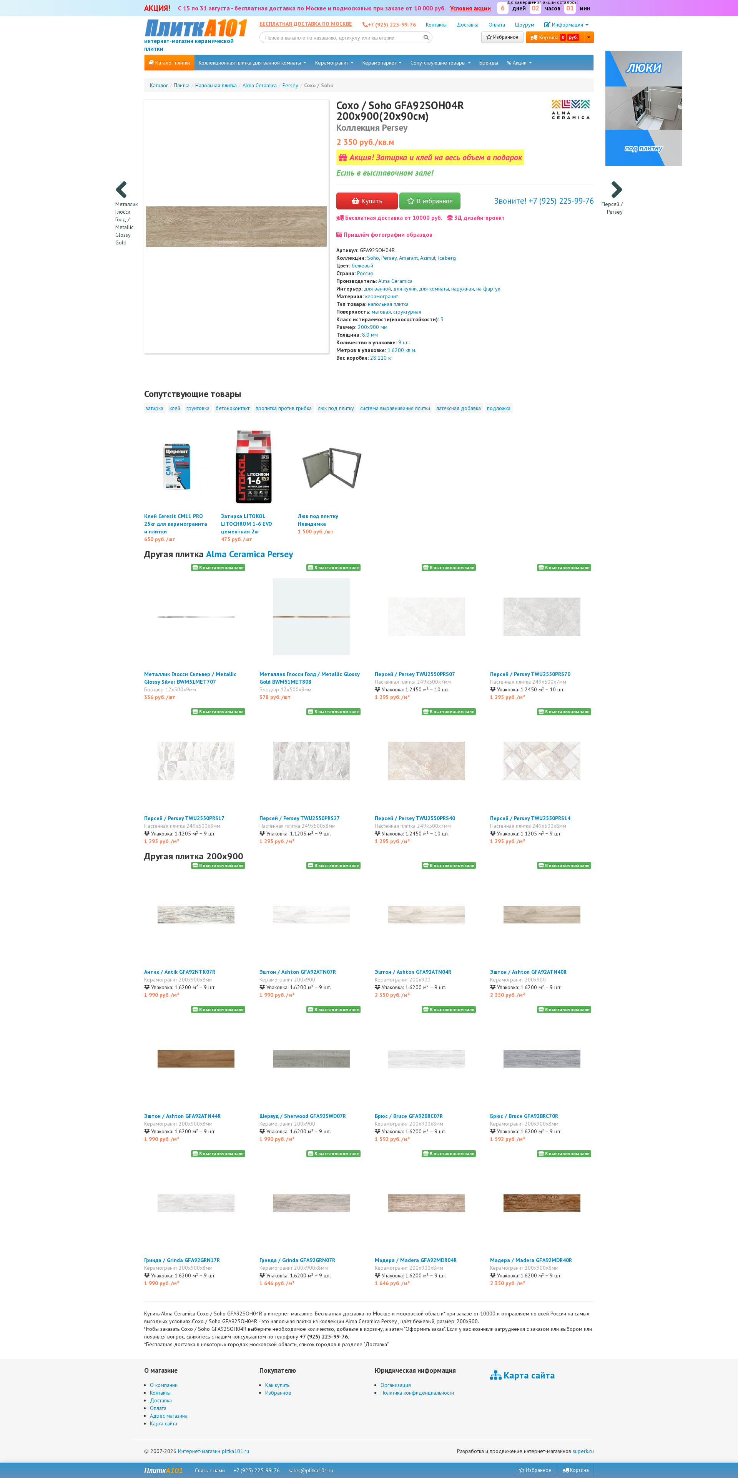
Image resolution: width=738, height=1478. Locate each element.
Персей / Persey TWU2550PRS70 (530, 674)
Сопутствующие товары (439, 62)
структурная (407, 311)
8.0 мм (370, 334)
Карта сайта (163, 1423)
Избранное (505, 37)
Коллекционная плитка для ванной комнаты (251, 62)
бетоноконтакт (232, 408)
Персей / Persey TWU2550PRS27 (299, 818)
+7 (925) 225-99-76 (257, 1470)
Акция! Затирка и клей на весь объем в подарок (434, 157)
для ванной (377, 288)
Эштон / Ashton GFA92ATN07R (297, 971)
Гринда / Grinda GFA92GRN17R (182, 1260)
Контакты (436, 24)
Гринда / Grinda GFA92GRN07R (297, 1260)
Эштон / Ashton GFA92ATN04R (413, 971)
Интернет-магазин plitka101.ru (213, 1451)
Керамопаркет (380, 62)
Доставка (468, 24)
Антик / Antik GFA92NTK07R (179, 971)
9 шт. (404, 342)
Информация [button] (567, 24)
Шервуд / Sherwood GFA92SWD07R (302, 1116)
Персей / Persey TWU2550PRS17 (184, 818)
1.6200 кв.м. (401, 350)
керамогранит (381, 296)
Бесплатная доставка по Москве (305, 23)
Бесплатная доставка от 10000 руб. (393, 217)
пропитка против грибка (284, 408)
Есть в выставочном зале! (384, 172)
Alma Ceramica (395, 280)
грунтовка (197, 408)
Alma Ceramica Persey (249, 554)
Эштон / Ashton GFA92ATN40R (528, 971)
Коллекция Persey (371, 127)
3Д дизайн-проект (479, 217)
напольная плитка (388, 304)
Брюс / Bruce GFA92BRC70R (524, 1116)
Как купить (277, 1385)
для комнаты (434, 288)
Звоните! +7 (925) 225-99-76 (544, 201)
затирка (154, 408)
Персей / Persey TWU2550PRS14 (530, 818)
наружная (462, 288)
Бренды (488, 62)
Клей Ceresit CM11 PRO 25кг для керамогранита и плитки (175, 524)
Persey (389, 257)
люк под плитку (336, 408)
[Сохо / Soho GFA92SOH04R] (236, 226)
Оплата (497, 24)
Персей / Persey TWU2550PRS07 (415, 674)
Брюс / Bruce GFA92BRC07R (409, 1116)
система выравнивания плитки (395, 408)
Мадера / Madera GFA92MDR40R (531, 1260)
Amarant (408, 257)
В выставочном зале (221, 567)
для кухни (405, 288)
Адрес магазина (169, 1415)
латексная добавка (458, 408)
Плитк (163, 1470)
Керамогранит (332, 62)
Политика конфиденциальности (417, 1392)
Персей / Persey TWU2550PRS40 (415, 818)
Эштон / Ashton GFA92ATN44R (182, 1116)
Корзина (558, 37)
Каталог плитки (172, 62)
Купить (370, 200)
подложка (498, 408)
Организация (396, 1385)
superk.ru (583, 1451)
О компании (164, 1385)
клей (175, 408)
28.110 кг (381, 357)
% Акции (517, 62)
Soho (373, 257)
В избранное (434, 200)
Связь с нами (210, 1470)
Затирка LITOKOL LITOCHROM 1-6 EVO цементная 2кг (246, 524)
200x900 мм (372, 327)
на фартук (488, 288)
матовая (381, 311)
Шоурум (524, 24)
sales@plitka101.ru (311, 1470)
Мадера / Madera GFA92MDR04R (416, 1260)
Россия (365, 273)
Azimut (427, 257)
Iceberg (447, 257)
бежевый (362, 265)
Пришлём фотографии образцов (387, 234)
